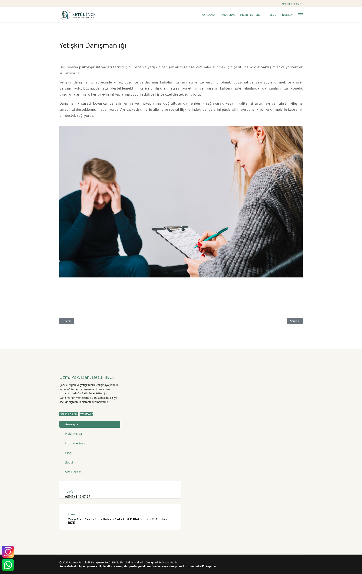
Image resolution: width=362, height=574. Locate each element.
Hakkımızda (73, 434)
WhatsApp (86, 414)
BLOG (272, 14)
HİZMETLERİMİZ (250, 14)
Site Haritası (73, 472)
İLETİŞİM (287, 14)
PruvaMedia (169, 562)
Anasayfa (71, 424)
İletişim (70, 462)
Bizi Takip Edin (68, 414)
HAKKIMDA (228, 14)
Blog (68, 453)
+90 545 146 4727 (291, 3)
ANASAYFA (208, 14)
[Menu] (300, 14)
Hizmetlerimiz (75, 443)
